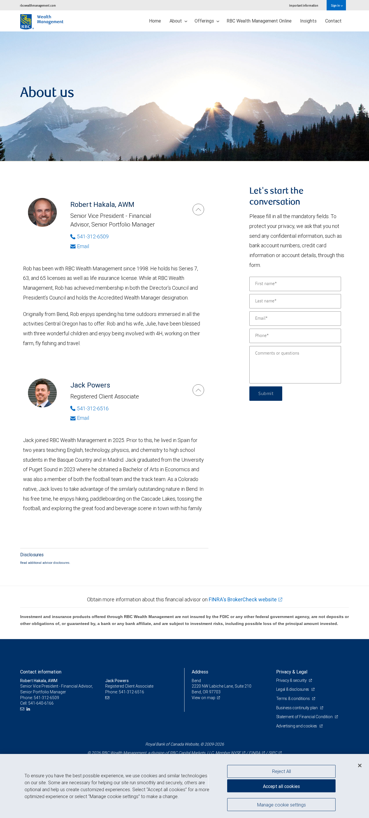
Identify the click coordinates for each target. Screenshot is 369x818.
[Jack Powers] (198, 390)
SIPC (272, 752)
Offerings (205, 21)
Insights (308, 21)
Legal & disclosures (293, 689)
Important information (303, 5)
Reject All (281, 771)
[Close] (359, 765)
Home (155, 21)
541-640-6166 (41, 703)
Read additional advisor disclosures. (45, 563)
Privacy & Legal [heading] (291, 672)
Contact (333, 21)
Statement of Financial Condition (305, 716)
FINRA (254, 752)
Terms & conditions (293, 698)
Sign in (335, 5)
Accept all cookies (281, 786)
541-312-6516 (93, 408)
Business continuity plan (297, 707)
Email (83, 246)
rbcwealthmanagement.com (38, 5)
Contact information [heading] (40, 672)
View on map (203, 697)
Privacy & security (292, 680)
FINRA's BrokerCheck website (243, 599)
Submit (265, 393)
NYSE (236, 752)
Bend (196, 680)
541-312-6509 (93, 236)
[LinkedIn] (29, 709)
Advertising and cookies (297, 726)
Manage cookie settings (281, 804)
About (176, 21)
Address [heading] (200, 672)
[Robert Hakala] (198, 209)
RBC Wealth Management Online (259, 21)
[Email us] (23, 709)
